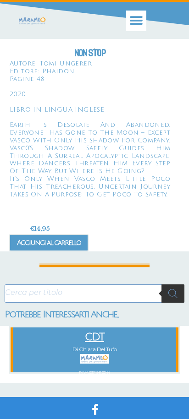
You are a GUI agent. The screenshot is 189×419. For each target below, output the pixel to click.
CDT (94, 337)
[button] (136, 21)
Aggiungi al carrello (49, 242)
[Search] (172, 293)
